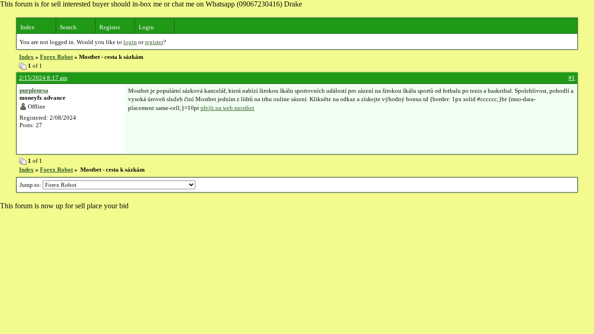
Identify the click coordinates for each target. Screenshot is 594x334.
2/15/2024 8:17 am (43, 77)
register (154, 42)
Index (27, 27)
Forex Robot (56, 56)
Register (109, 27)
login (130, 42)
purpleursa (33, 90)
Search (68, 27)
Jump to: (31, 184)
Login (146, 27)
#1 (571, 77)
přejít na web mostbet (227, 107)
